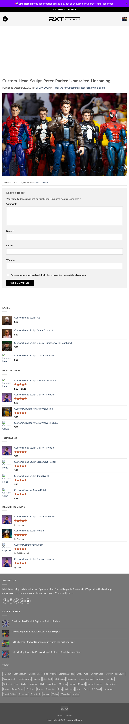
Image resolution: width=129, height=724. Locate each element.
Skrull (86, 689)
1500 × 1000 (43, 87)
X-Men (76, 694)
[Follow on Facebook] (5, 601)
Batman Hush (20, 673)
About (60, 715)
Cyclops (37, 679)
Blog (69, 715)
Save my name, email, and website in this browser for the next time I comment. (49, 275)
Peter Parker (18, 689)
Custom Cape (97, 673)
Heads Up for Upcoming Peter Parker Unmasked (79, 87)
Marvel (81, 684)
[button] (5, 19)
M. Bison (63, 684)
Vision (55, 694)
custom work (25, 679)
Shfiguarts (69, 689)
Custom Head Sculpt (115, 673)
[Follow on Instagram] (11, 601)
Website (10, 260)
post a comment (41, 182)
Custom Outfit (9, 679)
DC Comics (60, 679)
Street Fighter (9, 694)
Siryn (78, 689)
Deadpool (71, 679)
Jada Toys (51, 684)
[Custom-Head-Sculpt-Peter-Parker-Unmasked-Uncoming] (64, 134)
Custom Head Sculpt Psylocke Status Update (36, 621)
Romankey (50, 689)
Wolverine (65, 694)
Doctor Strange (86, 679)
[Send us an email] (22, 601)
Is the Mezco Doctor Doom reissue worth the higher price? (43, 641)
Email (9, 245)
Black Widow (50, 673)
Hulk (42, 684)
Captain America (66, 673)
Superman (23, 694)
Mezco (6, 689)
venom (46, 694)
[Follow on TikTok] (16, 601)
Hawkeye (33, 684)
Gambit (110, 679)
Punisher (30, 689)
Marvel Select (111, 684)
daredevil (47, 679)
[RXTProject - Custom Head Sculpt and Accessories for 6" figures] (64, 19)
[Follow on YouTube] (28, 601)
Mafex (72, 684)
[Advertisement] (64, 50)
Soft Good (96, 689)
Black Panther (35, 673)
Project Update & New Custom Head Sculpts (36, 631)
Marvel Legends (94, 684)
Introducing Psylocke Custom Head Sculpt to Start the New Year (46, 652)
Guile (23, 684)
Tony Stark (35, 694)
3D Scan (7, 673)
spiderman (108, 689)
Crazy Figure (82, 673)
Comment (11, 203)
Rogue (40, 689)
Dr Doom (100, 679)
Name (10, 231)
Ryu (60, 689)
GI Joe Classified (10, 684)
